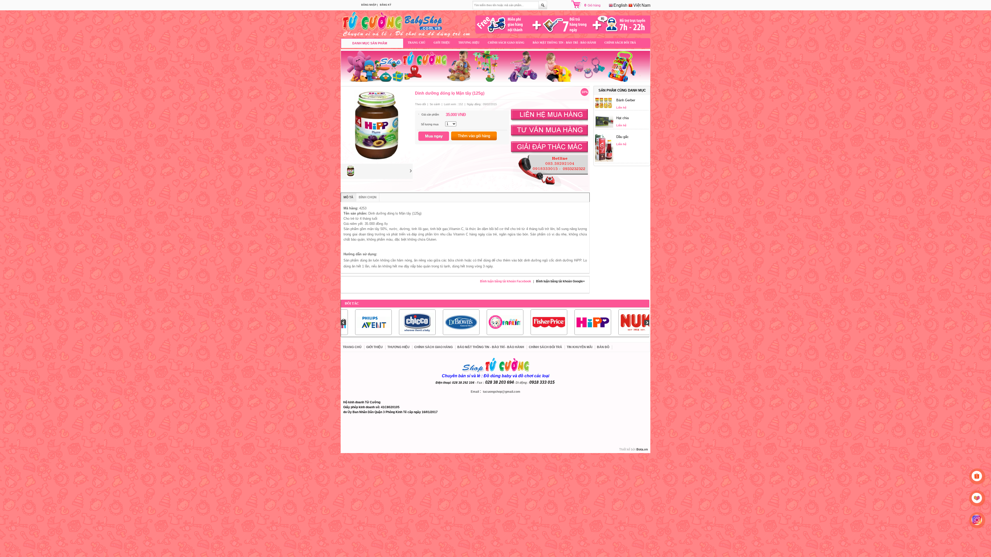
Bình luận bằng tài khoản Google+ (560, 281)
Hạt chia (622, 118)
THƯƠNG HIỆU (468, 42)
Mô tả (348, 197)
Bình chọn (368, 197)
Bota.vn (642, 449)
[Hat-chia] (604, 126)
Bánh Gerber (625, 100)
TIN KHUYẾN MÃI (579, 347)
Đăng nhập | (369, 5)
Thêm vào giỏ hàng (474, 136)
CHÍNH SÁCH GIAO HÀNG (506, 42)
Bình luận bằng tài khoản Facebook (505, 281)
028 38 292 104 (463, 382)
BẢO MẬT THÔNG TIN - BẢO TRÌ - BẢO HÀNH (564, 42)
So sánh (435, 104)
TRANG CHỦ (416, 42)
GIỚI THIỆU (442, 42)
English (619, 5)
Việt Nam (641, 5)
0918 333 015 (542, 382)
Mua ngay (434, 136)
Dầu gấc (622, 137)
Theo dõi (420, 104)
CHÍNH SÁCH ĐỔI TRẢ (620, 42)
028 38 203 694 (499, 382)
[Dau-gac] (604, 160)
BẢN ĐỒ (603, 347)
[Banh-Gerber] (604, 107)
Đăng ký (385, 5)
